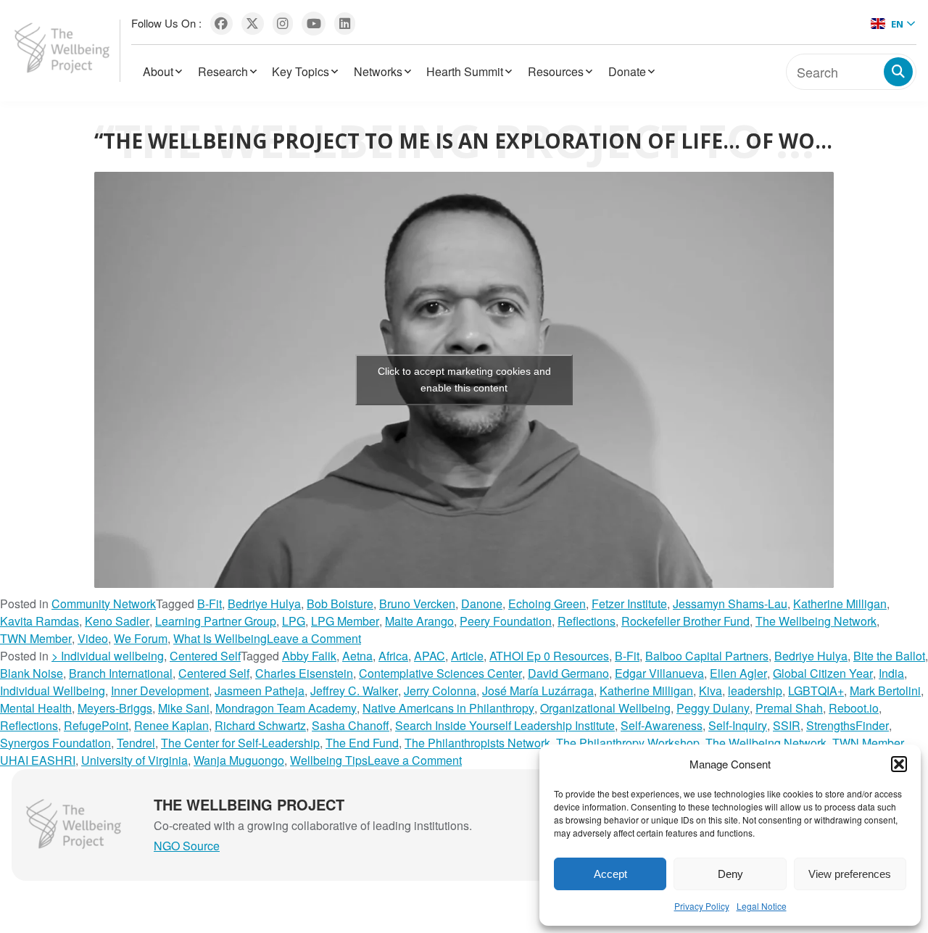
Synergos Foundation (55, 742)
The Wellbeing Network (816, 621)
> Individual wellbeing (107, 655)
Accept (610, 874)
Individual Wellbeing (52, 690)
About (158, 71)
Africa (393, 655)
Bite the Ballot (889, 655)
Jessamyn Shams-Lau (730, 603)
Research (223, 71)
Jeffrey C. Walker (354, 690)
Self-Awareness (662, 725)
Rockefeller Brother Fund (685, 621)
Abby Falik (309, 655)
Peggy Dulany (713, 708)
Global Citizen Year (823, 673)
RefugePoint (96, 725)
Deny (730, 874)
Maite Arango (419, 621)
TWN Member (36, 638)
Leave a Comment (314, 638)
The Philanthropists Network (477, 742)
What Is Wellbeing (220, 638)
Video (93, 638)
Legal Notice (762, 906)
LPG (293, 621)
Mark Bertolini (885, 690)
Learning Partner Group (215, 621)
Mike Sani (184, 708)
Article (467, 655)
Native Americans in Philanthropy (448, 708)
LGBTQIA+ (816, 690)
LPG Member (345, 621)
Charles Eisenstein (304, 673)
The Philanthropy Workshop (628, 742)
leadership (755, 690)
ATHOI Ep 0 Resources (549, 655)
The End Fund (362, 742)
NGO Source (187, 845)
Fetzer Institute (629, 603)
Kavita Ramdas (39, 621)
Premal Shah (789, 708)
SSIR (786, 725)
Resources (556, 71)
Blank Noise (31, 673)
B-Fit (209, 603)
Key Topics (300, 71)
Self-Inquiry (737, 725)
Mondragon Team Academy (286, 708)
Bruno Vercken (417, 603)
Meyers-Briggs (115, 708)
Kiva (710, 690)
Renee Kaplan (171, 725)
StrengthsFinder (847, 725)
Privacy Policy (701, 906)
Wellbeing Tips (329, 760)
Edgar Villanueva (659, 673)
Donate (627, 71)
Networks (378, 71)
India (891, 673)
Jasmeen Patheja (259, 690)
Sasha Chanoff (350, 725)
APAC (429, 655)
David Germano (568, 673)
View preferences (849, 874)
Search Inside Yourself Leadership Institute (505, 725)
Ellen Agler (738, 673)
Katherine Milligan (840, 603)
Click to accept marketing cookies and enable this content (464, 379)
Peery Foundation (506, 621)
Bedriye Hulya (264, 603)
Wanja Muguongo (239, 760)
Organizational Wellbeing (605, 708)
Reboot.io (854, 708)
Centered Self (205, 655)
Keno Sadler (117, 621)
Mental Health (36, 708)
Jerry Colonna (440, 690)
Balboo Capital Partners (706, 655)
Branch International (121, 673)
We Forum (140, 638)
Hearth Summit (464, 71)
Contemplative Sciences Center (440, 673)
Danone (481, 603)
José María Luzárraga (538, 690)
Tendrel (136, 742)
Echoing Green (547, 603)
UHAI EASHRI (37, 760)
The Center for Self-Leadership (240, 742)
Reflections (587, 621)
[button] (899, 764)
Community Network (103, 603)
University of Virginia (134, 760)
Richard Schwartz (260, 725)
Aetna (357, 655)
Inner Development (160, 690)
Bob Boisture (340, 603)
